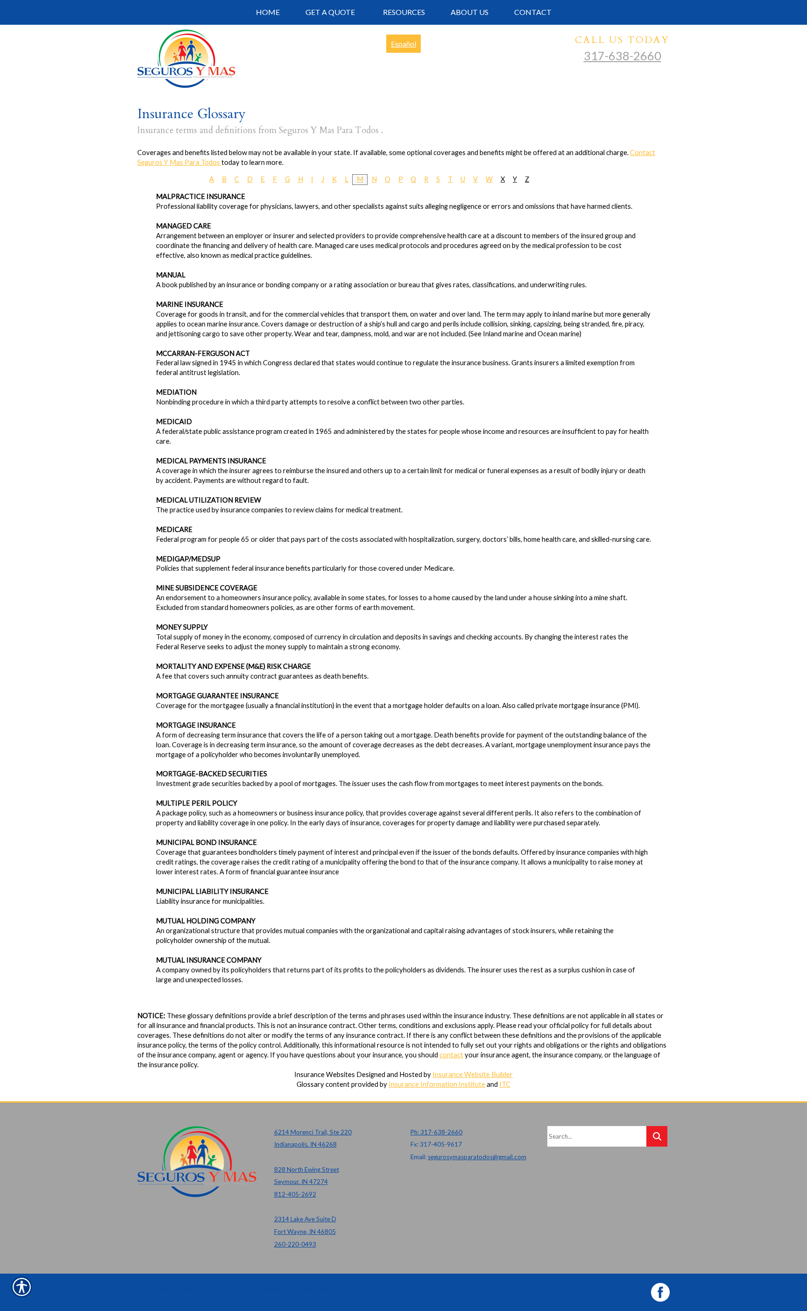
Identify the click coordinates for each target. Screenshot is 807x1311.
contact (451, 1055)
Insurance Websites (324, 1074)
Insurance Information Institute (437, 1084)
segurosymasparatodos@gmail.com (477, 1157)
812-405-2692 (295, 1194)
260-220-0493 (295, 1244)
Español (403, 43)
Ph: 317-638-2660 (436, 1132)
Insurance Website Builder (472, 1074)
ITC (504, 1084)
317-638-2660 (622, 56)
